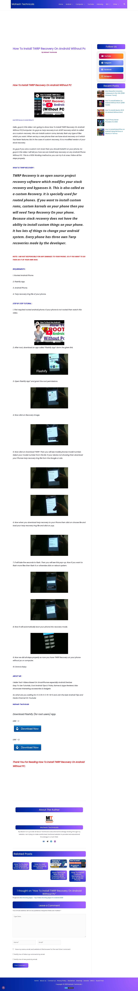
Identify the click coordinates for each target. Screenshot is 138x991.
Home (36, 981)
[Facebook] (51, 841)
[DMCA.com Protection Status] (69, 988)
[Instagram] (55, 841)
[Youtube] (44, 841)
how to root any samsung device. (39, 866)
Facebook (107, 69)
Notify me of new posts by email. (25, 959)
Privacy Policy (61, 981)
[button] (72, 4)
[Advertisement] (69, 24)
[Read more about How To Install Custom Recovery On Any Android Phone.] (77, 864)
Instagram (108, 76)
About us (43, 981)
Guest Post (100, 981)
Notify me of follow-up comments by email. (29, 954)
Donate (86, 981)
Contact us (52, 981)
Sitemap (79, 981)
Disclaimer (71, 981)
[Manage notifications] (3, 987)
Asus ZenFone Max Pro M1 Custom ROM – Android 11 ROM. (59, 875)
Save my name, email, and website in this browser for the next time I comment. (43, 949)
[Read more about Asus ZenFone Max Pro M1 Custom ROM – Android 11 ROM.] (58, 864)
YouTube (107, 56)
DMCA (92, 981)
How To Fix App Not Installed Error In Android (21, 866)
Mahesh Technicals (23, 4)
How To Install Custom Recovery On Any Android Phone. (77, 876)
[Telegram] (47, 841)
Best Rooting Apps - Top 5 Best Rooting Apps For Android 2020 (41, 898)
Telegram (107, 63)
